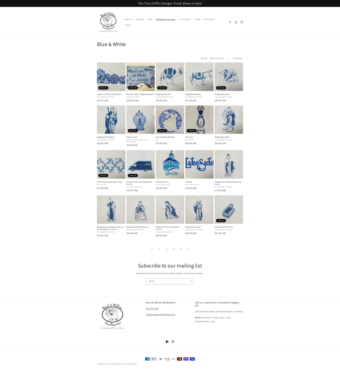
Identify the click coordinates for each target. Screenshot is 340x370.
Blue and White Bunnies (165, 137)
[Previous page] (152, 249)
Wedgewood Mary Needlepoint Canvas (167, 228)
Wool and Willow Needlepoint (112, 364)
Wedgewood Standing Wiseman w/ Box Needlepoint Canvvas (110, 228)
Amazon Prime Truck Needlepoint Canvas (139, 183)
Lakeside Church (162, 182)
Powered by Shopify (130, 364)
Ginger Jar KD (131, 137)
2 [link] (166, 249)
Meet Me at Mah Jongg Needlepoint (140, 94)
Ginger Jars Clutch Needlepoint (109, 94)
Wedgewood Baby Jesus (224, 227)
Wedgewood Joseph (193, 227)
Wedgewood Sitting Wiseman (137, 227)
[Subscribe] (191, 281)
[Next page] (188, 249)
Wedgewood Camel (163, 94)
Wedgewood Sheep (222, 94)
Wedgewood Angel (222, 137)
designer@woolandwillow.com (160, 314)
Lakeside (188, 182)
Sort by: (204, 58)
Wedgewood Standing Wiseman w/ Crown (228, 183)
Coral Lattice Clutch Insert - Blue (109, 182)
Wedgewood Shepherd (105, 137)
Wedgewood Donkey (193, 94)
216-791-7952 (152, 308)
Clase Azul (189, 137)
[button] (166, 19)
